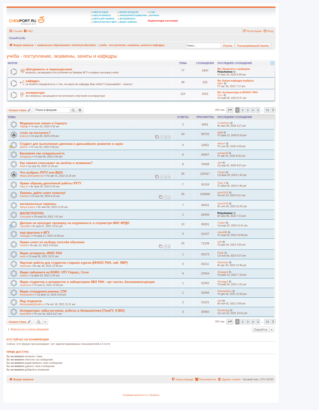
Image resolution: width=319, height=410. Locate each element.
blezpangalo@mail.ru (31, 304)
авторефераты (127, 18)
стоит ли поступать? (35, 133)
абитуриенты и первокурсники (49, 69)
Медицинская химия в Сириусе (43, 123)
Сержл (221, 172)
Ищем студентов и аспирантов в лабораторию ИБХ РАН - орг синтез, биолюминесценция (87, 282)
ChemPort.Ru (17, 38)
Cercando (25, 216)
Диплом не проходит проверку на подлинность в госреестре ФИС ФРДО (74, 223)
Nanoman (25, 265)
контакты (154, 15)
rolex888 (25, 226)
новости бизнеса (101, 15)
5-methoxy (223, 122)
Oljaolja (24, 126)
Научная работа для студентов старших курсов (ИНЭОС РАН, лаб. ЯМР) (74, 262)
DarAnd (24, 196)
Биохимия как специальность (42, 153)
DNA (22, 166)
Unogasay (26, 156)
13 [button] (267, 110)
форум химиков (128, 21)
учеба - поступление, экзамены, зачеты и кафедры (62, 56)
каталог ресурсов (128, 12)
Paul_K (24, 186)
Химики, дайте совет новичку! (43, 193)
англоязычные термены (38, 204)
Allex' (220, 83)
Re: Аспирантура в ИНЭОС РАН (237, 92)
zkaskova (25, 285)
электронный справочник (133, 15)
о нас (152, 12)
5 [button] (258, 110)
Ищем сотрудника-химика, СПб (43, 291)
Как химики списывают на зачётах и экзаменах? (56, 163)
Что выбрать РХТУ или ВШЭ (41, 172)
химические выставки (104, 21)
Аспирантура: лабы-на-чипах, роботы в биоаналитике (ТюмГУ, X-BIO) (72, 310)
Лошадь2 (25, 235)
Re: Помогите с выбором (233, 69)
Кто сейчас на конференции (28, 339)
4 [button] (253, 110)
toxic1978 (222, 192)
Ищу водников (31, 301)
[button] (229, 110)
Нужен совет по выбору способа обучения (52, 242)
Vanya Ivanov (27, 207)
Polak (220, 252)
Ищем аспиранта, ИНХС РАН (41, 253)
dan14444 (25, 313)
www (22, 256)
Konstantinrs (27, 294)
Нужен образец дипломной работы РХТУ (50, 183)
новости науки (100, 12)
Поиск (227, 45)
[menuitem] (28, 31)
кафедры (32, 81)
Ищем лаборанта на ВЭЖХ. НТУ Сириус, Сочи (54, 272)
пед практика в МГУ (35, 232)
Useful (23, 245)
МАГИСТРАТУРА (32, 213)
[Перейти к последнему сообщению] (231, 122)
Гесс (220, 95)
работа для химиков (103, 18)
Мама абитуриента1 (32, 175)
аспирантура (35, 92)
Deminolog (223, 310)
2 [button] (242, 110)
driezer (24, 147)
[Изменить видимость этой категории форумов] (272, 63)
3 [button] (247, 110)
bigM (220, 132)
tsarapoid (222, 153)
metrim (24, 275)
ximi (219, 162)
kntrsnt (24, 136)
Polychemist (225, 71)
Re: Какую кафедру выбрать (235, 80)
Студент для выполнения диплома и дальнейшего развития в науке (71, 144)
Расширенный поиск (253, 45)
